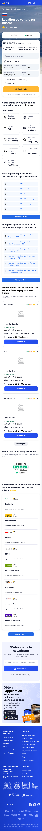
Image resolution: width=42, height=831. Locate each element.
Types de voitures (9, 740)
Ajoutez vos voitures (10, 750)
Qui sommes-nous (28, 735)
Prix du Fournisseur (9, 753)
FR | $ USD (9, 804)
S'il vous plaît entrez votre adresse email (20, 662)
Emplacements (8, 737)
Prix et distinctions (28, 744)
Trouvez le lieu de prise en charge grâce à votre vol (27, 48)
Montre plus (21, 444)
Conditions (6, 774)
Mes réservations (28, 776)
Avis (23, 757)
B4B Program (26, 754)
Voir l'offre (21, 342)
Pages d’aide (26, 770)
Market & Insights (28, 760)
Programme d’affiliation (30, 751)
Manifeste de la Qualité (30, 741)
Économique (8, 304)
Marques (6, 743)
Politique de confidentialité (8, 770)
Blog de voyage (27, 738)
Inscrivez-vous (22, 669)
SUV (5, 351)
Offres (5, 747)
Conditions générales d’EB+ (10, 777)
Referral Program (28, 747)
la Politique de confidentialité (21, 676)
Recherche (22, 89)
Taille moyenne (9, 398)
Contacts (25, 773)
